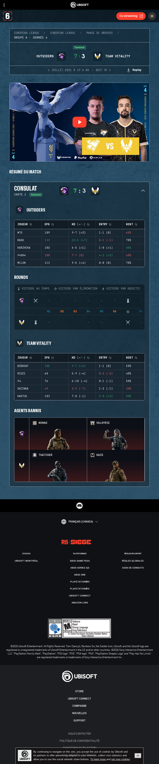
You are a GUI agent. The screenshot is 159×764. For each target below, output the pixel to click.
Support (79, 720)
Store (79, 691)
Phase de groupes (99, 33)
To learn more (98, 759)
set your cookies (120, 759)
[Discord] (79, 506)
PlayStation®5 (80, 581)
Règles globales (133, 560)
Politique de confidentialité (79, 741)
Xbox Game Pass (80, 560)
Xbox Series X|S (79, 567)
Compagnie (79, 705)
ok (138, 755)
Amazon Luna (80, 602)
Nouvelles (79, 713)
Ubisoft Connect (79, 698)
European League (26, 33)
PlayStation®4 (80, 588)
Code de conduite (133, 567)
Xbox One (80, 574)
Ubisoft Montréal (26, 560)
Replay (136, 70)
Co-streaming (128, 16)
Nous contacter (79, 733)
